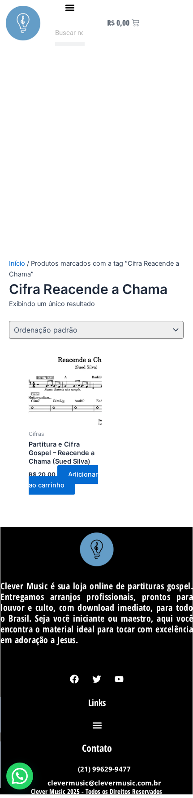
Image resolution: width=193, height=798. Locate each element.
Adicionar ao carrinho (63, 479)
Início (17, 263)
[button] (70, 7)
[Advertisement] (96, 157)
